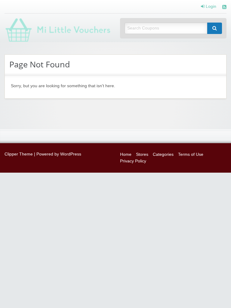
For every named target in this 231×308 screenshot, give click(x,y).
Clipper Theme (19, 154)
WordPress (70, 154)
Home (125, 154)
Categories (163, 154)
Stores (142, 154)
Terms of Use (190, 154)
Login (210, 7)
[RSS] (224, 7)
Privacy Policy (133, 161)
